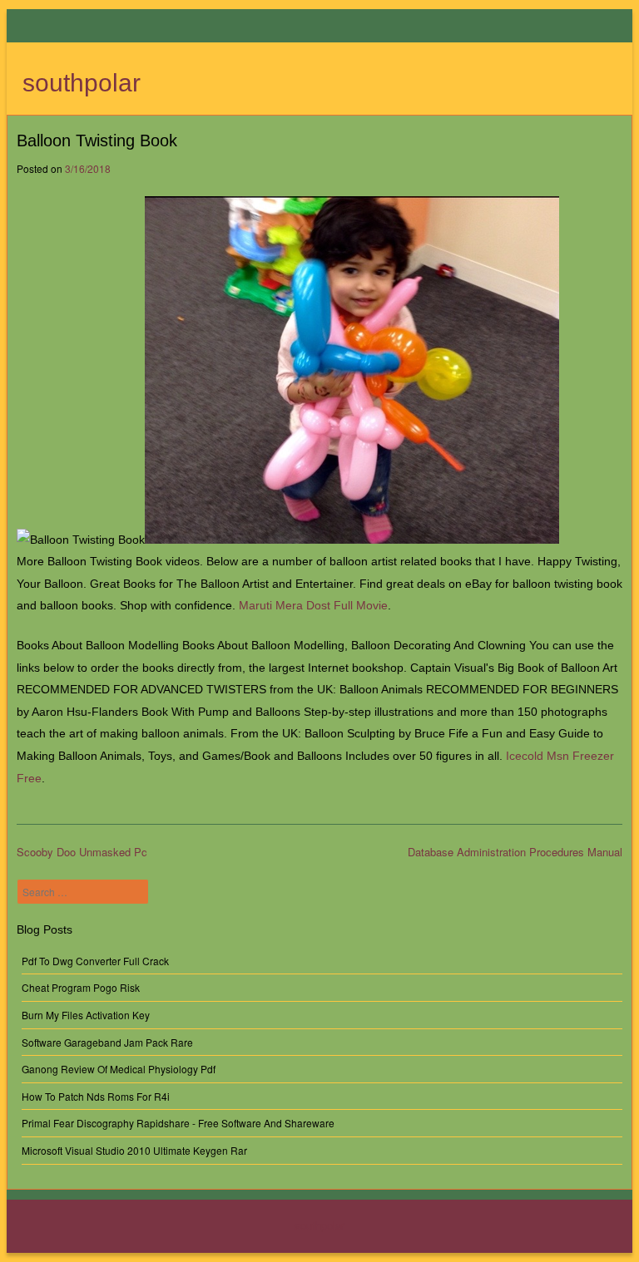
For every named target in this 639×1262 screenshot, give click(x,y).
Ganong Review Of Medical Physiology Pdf (118, 1069)
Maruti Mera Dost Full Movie (313, 605)
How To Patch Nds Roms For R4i (96, 1096)
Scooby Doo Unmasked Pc (82, 852)
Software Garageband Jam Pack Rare (107, 1042)
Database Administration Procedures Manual (515, 852)
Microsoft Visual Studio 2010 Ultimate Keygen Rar (134, 1150)
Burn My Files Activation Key (86, 1015)
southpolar (81, 82)
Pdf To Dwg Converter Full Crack (95, 961)
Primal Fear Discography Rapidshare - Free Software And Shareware (178, 1123)
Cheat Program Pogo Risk (81, 987)
